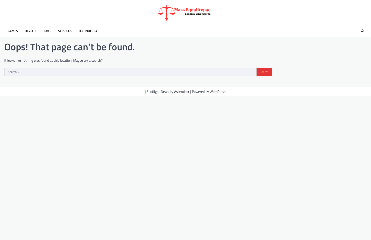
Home (47, 31)
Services (64, 31)
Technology (87, 31)
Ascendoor (181, 91)
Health (30, 31)
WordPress (217, 91)
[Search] (362, 31)
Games (13, 31)
